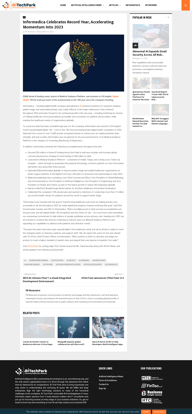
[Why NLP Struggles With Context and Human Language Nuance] (160, 110)
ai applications (57, 260)
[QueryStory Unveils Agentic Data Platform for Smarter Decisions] (141, 83)
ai (25, 260)
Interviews (151, 5)
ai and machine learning (38, 260)
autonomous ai (111, 264)
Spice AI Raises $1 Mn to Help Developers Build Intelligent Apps (107, 343)
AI (24, 17)
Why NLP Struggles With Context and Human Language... (160, 121)
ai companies (84, 260)
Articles (113, 5)
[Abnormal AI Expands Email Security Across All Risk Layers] (151, 36)
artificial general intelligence (68, 264)
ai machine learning (32, 264)
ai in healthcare (99, 260)
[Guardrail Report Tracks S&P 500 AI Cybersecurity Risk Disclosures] (160, 83)
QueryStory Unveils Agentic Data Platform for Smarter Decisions (141, 95)
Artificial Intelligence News (86, 5)
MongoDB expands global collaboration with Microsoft (71, 343)
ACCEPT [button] (146, 412)
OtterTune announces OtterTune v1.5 (102, 278)
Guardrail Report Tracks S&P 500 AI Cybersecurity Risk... (160, 95)
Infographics (133, 5)
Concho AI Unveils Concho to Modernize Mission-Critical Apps (38, 343)
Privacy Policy (159, 412)
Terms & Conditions (108, 380)
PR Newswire (30, 32)
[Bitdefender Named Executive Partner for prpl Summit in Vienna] (141, 110)
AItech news (48, 264)
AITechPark (33, 246)
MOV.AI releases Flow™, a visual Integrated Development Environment (47, 280)
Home (63, 5)
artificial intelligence (93, 264)
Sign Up (102, 388)
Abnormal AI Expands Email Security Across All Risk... (150, 53)
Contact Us (104, 384)
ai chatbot (71, 260)
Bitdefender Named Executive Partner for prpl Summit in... (140, 122)
